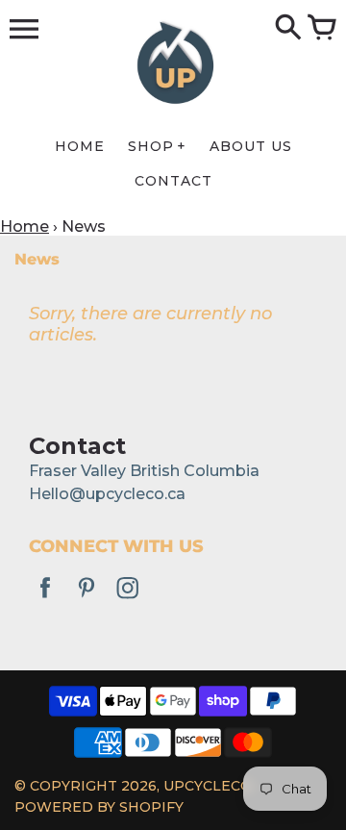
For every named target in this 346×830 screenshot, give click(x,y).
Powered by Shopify (99, 807)
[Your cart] (322, 28)
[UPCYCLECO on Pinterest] (86, 600)
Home (24, 226)
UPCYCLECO (207, 785)
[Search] (288, 28)
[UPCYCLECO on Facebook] (45, 600)
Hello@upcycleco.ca (107, 494)
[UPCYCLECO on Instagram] (127, 600)
